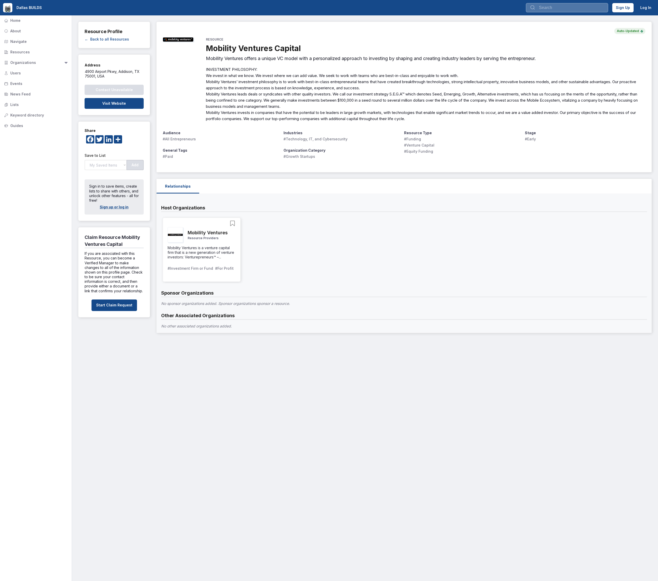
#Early (530, 139)
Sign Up (623, 7)
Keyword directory (23, 115)
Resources (16, 52)
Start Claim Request (114, 305)
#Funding (412, 139)
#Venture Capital (419, 145)
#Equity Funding (418, 151)
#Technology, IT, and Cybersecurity (316, 139)
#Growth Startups (299, 156)
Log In (645, 7)
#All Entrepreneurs (179, 139)
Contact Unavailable (114, 90)
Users (12, 73)
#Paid (168, 156)
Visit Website (114, 103)
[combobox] (567, 7)
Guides (13, 125)
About (12, 31)
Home (12, 20)
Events (12, 83)
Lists (11, 104)
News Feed (17, 94)
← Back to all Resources (107, 39)
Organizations (19, 62)
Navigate (15, 41)
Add (135, 165)
